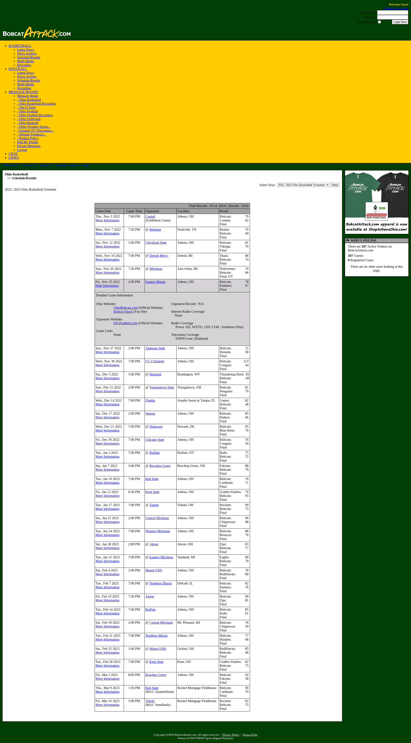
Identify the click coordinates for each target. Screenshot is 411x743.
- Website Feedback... (31, 134)
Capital (150, 216)
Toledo (154, 505)
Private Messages (28, 146)
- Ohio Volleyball (28, 119)
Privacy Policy (231, 734)
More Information (107, 220)
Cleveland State (156, 242)
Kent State (152, 492)
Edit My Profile (27, 142)
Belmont (155, 229)
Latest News (25, 49)
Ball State (151, 479)
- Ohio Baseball (27, 123)
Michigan (155, 269)
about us (46, 165)
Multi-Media (25, 61)
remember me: (367, 22)
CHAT (13, 153)
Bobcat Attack (123, 311)
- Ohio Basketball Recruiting (36, 103)
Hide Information (107, 285)
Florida (150, 400)
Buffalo (154, 452)
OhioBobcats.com (125, 307)
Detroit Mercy (158, 255)
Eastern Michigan (161, 557)
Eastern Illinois (155, 282)
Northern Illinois (160, 583)
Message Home (27, 96)
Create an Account (395, 8)
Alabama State (155, 348)
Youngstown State (161, 387)
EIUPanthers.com (125, 323)
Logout (22, 150)
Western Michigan (157, 531)
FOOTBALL (18, 69)
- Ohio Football (27, 111)
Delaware (155, 426)
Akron (153, 544)
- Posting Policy (28, 138)
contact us (29, 165)
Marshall (155, 374)
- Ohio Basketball (29, 100)
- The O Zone (26, 107)
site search (11, 165)
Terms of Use (250, 734)
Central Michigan (157, 518)
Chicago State (154, 439)
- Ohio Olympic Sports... (34, 127)
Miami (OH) (153, 570)
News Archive (27, 53)
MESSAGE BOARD (23, 92)
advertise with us (67, 165)
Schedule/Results (28, 57)
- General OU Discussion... (35, 130)
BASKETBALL (20, 46)
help (86, 165)
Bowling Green (159, 466)
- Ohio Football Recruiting (35, 115)
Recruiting (24, 65)
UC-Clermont (154, 361)
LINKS (14, 157)
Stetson (150, 413)
